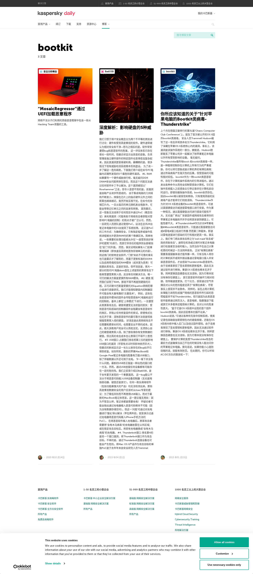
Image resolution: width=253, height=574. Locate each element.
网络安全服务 (181, 498)
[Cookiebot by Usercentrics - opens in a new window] (22, 567)
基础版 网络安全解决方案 (96, 503)
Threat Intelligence (185, 524)
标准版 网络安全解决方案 (141, 503)
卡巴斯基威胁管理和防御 (187, 503)
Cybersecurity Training (187, 519)
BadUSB (109, 71)
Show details (53, 563)
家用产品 (109, 3)
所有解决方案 (181, 530)
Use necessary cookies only (224, 564)
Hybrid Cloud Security (186, 514)
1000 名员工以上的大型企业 (199, 3)
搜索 (212, 35)
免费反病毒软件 (46, 519)
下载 (68, 24)
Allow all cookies (224, 542)
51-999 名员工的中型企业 (166, 3)
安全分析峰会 (50, 71)
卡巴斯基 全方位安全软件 (50, 509)
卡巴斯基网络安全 (184, 509)
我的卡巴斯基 (205, 13)
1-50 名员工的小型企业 (134, 3)
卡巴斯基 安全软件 (47, 503)
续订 (58, 24)
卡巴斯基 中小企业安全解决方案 (99, 498)
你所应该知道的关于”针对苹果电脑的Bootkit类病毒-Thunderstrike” (186, 119)
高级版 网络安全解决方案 (141, 509)
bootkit (170, 71)
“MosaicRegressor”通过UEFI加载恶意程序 (61, 111)
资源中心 (91, 24)
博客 (104, 24)
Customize (222, 553)
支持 (78, 24)
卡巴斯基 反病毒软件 (48, 498)
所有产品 (42, 514)
